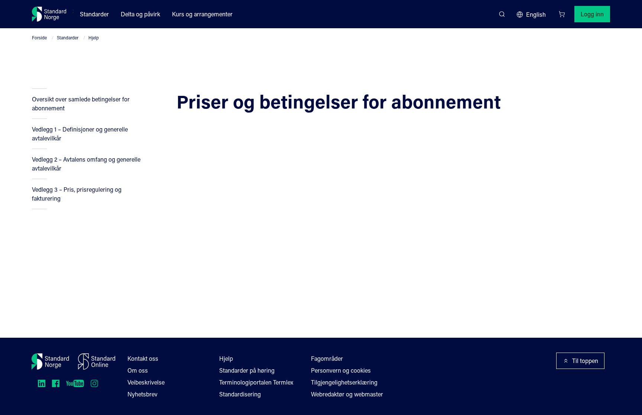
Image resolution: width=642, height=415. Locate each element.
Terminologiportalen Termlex (256, 382)
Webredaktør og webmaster (347, 394)
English (536, 14)
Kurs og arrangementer (202, 14)
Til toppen (585, 360)
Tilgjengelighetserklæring (344, 382)
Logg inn (592, 14)
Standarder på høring (247, 370)
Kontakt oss (142, 358)
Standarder (94, 14)
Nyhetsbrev (142, 394)
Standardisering (240, 394)
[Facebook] (56, 383)
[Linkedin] (42, 383)
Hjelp (93, 37)
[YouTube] (75, 383)
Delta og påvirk (140, 14)
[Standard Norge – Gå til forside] (49, 14)
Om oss (137, 370)
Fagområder (327, 358)
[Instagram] (94, 383)
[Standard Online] (96, 361)
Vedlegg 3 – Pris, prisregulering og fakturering (76, 193)
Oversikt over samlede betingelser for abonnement (81, 103)
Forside (39, 37)
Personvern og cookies (341, 370)
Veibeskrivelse (146, 382)
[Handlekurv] (561, 14)
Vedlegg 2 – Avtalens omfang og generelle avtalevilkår (86, 163)
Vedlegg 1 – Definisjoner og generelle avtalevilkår (80, 133)
